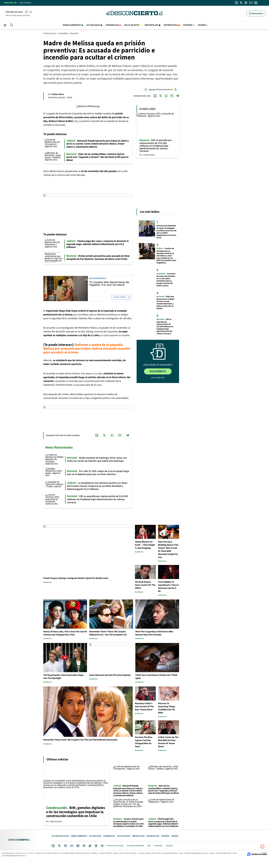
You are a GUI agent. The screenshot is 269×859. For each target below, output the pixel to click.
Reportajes (151, 25)
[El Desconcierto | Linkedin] (256, 2)
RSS (149, 846)
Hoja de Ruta (131, 25)
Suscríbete (158, 371)
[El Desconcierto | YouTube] (250, 3)
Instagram (65, 845)
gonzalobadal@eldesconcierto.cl (14, 856)
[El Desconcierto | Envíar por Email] (171, 96)
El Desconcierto (50, 33)
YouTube (71, 846)
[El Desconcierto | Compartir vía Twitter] (160, 96)
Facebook (53, 845)
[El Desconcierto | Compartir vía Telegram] (177, 96)
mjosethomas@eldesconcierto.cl (196, 853)
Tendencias (112, 25)
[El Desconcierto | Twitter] (241, 3)
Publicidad (158, 846)
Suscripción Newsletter (135, 846)
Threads (96, 845)
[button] (255, 13)
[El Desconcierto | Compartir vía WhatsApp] (166, 96)
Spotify (84, 845)
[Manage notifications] (262, 846)
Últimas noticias (60, 836)
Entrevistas (171, 25)
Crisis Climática (25, 2)
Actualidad (93, 25)
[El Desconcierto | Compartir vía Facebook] (155, 96)
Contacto (169, 846)
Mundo (202, 25)
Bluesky (102, 845)
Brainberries (97, 278)
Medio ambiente (72, 25)
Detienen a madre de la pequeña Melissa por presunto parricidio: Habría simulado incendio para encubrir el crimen (86, 348)
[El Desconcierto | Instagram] (245, 2)
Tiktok (90, 845)
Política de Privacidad (115, 846)
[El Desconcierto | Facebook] (236, 2)
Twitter (59, 846)
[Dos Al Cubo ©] (257, 855)
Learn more (119, 297)
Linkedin (78, 845)
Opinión (187, 25)
